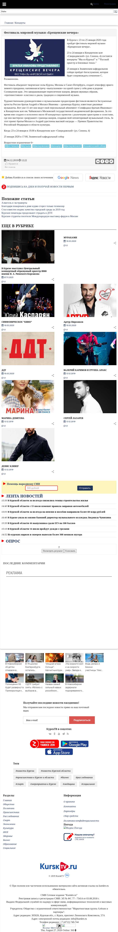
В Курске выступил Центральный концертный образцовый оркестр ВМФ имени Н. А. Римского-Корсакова (24, 271)
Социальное (9, 848)
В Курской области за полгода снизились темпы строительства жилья (48, 500)
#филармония (41, 146)
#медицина (69, 784)
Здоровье (7, 836)
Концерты (20, 22)
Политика (8, 808)
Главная (9, 22)
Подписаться (82, 720)
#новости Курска (25, 770)
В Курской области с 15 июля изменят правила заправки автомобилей (48, 506)
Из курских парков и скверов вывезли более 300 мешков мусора (45, 534)
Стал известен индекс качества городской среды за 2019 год (33, 209)
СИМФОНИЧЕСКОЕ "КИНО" (17, 321)
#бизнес (65, 777)
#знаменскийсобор (94, 146)
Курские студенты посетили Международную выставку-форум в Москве (40, 216)
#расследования (84, 777)
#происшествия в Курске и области (35, 777)
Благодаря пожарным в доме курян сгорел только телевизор (33, 206)
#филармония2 (72, 146)
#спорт (20, 784)
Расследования (11, 816)
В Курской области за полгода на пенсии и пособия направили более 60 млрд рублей (56, 511)
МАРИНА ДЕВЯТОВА (13, 418)
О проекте (69, 801)
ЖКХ (5, 832)
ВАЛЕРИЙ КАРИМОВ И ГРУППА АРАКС (85, 370)
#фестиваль (12, 146)
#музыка (26, 146)
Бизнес (6, 840)
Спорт (6, 820)
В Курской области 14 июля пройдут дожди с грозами (38, 528)
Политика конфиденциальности (81, 820)
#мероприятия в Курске (43, 784)
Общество (8, 804)
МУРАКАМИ (70, 237)
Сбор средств (71, 815)
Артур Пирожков (73, 321)
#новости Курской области (56, 770)
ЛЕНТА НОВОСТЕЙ (24, 496)
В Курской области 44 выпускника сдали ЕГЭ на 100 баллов (41, 523)
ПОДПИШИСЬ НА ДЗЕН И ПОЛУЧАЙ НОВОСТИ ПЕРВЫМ (40, 186)
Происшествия (11, 812)
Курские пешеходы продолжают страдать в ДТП (27, 213)
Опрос (12, 541)
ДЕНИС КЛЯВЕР (10, 466)
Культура (8, 828)
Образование (10, 844)
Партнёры (69, 811)
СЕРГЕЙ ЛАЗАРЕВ (73, 418)
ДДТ (4, 370)
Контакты (70, 806)
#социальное (88, 784)
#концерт (56, 146)
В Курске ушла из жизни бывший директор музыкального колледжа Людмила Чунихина (59, 517)
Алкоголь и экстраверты (14, 202)
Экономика (9, 824)
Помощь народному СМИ (23, 484)
